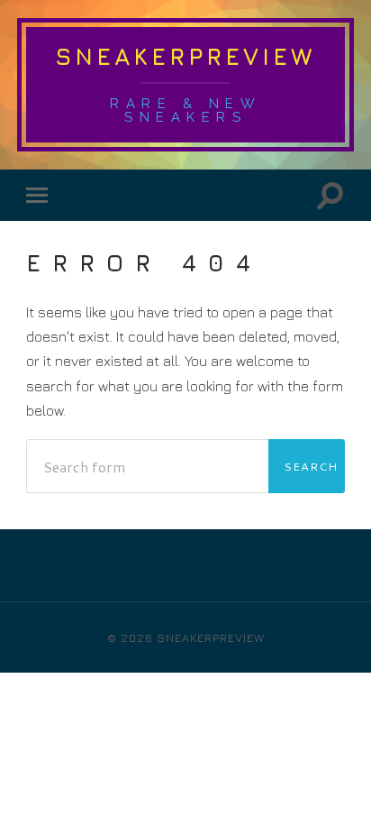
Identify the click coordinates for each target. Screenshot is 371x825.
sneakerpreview (185, 56)
